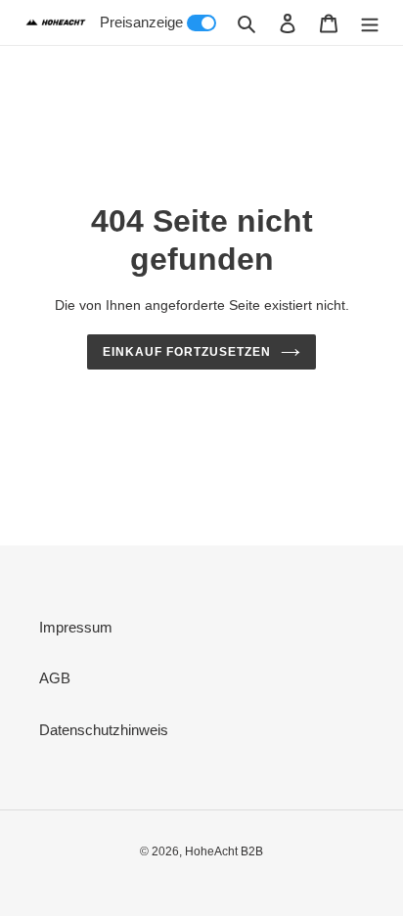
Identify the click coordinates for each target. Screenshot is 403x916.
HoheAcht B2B (224, 851)
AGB (54, 678)
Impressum (75, 627)
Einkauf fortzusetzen (186, 352)
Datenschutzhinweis (103, 729)
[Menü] (369, 23)
